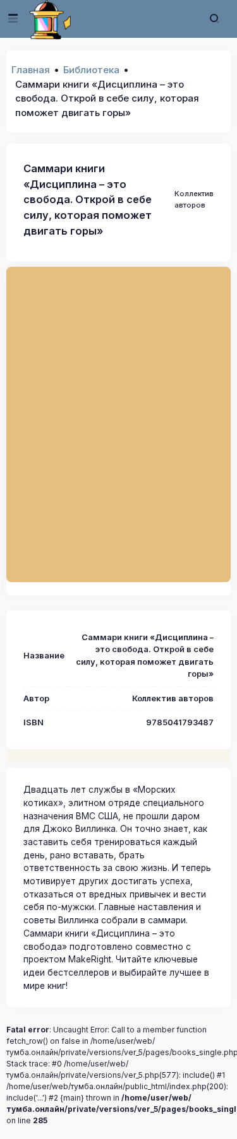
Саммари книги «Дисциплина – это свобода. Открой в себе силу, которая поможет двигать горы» (87, 199)
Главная (30, 70)
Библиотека (91, 70)
